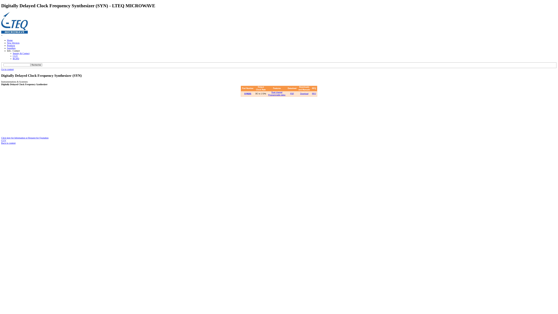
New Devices (13, 43)
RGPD (16, 58)
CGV (15, 56)
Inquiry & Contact (21, 53)
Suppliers (11, 48)
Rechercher (36, 65)
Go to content (7, 69)
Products (11, 45)
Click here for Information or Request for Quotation (25, 138)
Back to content (8, 143)
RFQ (314, 94)
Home (10, 40)
